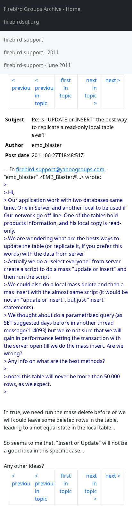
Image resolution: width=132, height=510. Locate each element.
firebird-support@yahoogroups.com (60, 169)
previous (21, 87)
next (110, 80)
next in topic (91, 88)
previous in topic (44, 95)
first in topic (66, 88)
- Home (42, 8)
